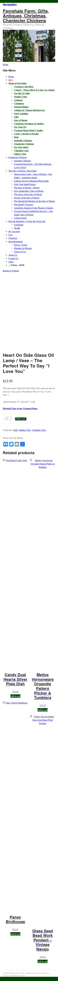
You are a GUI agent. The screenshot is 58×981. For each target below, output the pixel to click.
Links (11, 261)
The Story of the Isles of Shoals (28, 194)
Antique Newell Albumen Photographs (31, 180)
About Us (12, 254)
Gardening (19, 224)
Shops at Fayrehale (17, 83)
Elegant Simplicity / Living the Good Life (26, 221)
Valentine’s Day (21, 150)
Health (17, 227)
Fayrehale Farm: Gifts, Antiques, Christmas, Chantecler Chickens (26, 16)
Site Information (15, 241)
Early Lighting (21, 113)
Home (11, 76)
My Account (14, 231)
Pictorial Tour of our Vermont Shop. (20, 408)
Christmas (19, 103)
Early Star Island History (25, 184)
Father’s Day (20, 153)
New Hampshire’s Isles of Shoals (29, 190)
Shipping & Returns (23, 248)
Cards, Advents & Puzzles (26, 133)
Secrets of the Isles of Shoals (26, 197)
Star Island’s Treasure (23, 204)
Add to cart (20, 419)
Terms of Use (20, 251)
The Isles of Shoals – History (27, 187)
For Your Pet (20, 127)
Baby (16, 137)
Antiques (18, 100)
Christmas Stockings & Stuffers (29, 123)
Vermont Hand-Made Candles (28, 130)
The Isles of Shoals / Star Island (22, 170)
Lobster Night (20, 217)
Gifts (16, 116)
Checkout (12, 238)
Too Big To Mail (22, 93)
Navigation (10, 4)
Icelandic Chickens (23, 140)
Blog (10, 79)
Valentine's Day (39, 429)
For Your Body (21, 147)
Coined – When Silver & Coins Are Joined (34, 89)
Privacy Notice (20, 244)
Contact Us (13, 258)
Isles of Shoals (20, 120)
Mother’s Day (20, 96)
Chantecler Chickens (24, 143)
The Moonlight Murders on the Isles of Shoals (34, 201)
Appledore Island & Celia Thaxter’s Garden (33, 207)
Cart (10, 234)
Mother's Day (25, 429)
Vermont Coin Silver (24, 86)
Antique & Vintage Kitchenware (29, 110)
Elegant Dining (21, 106)
